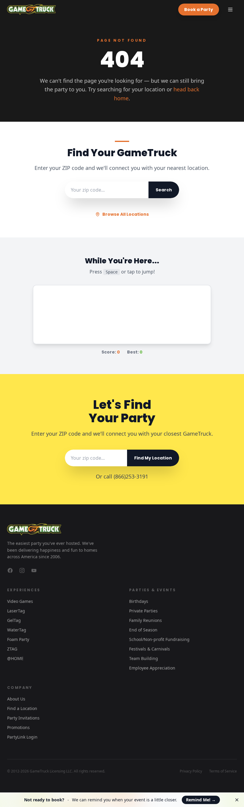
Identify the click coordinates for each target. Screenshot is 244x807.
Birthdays (138, 601)
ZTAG (12, 649)
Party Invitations (23, 718)
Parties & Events (152, 589)
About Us (16, 699)
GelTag (14, 620)
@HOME (15, 658)
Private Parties (143, 611)
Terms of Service (223, 771)
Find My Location (153, 458)
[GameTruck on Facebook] (10, 570)
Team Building (143, 658)
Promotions (18, 727)
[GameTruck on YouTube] (34, 570)
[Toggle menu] (230, 9)
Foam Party (18, 639)
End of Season (143, 630)
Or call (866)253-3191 (122, 476)
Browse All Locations (125, 214)
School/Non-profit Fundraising (159, 639)
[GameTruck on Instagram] (22, 570)
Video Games (20, 601)
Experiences (23, 589)
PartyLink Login (22, 737)
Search (164, 190)
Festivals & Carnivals (149, 649)
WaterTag (16, 630)
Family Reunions (145, 620)
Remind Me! (201, 800)
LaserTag (16, 611)
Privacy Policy (191, 771)
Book (198, 9)
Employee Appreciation (152, 668)
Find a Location (22, 708)
